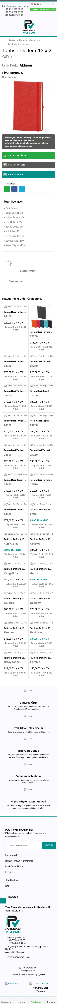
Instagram (12, 896)
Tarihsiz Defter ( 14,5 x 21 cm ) (20, 598)
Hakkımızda (11, 855)
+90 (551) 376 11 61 (13, 15)
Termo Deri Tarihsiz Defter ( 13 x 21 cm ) (25, 361)
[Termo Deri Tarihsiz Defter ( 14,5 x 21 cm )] (15, 306)
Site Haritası (12, 880)
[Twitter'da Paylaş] (22, 189)
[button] (53, 27)
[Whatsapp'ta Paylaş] (7, 189)
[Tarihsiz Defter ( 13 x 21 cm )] (41, 504)
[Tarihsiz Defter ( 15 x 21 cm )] (41, 534)
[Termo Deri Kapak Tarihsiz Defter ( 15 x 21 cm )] (41, 415)
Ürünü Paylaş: (11, 184)
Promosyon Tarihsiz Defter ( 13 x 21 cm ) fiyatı (26, 138)
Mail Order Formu (14, 866)
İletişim (9, 872)
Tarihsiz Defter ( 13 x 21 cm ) (19, 539)
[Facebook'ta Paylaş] (14, 189)
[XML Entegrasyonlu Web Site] (16, 984)
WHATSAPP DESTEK (44, 9)
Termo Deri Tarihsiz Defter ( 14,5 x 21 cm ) (26, 312)
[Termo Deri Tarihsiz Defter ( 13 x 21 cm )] (15, 356)
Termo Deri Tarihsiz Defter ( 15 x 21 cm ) (25, 420)
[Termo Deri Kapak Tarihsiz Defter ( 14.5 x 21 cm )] (41, 385)
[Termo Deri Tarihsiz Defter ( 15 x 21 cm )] (15, 415)
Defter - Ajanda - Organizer (25, 40)
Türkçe (37, 4)
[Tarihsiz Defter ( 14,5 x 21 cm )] (15, 593)
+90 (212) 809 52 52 (13, 9)
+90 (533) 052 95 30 (13, 12)
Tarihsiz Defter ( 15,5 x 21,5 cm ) (21, 657)
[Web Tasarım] (40, 984)
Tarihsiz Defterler (18, 44)
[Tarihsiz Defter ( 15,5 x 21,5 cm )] (15, 652)
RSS (7, 886)
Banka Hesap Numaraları (19, 861)
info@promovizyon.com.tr (18, 957)
